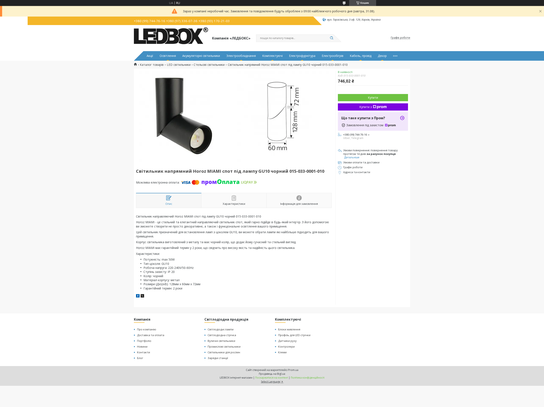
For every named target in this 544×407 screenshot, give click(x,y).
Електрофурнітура (302, 55)
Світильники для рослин (224, 352)
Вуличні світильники (221, 341)
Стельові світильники (209, 65)
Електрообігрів (332, 55)
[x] (142, 296)
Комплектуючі (272, 55)
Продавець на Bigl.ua (272, 374)
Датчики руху (287, 341)
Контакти (143, 352)
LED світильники (179, 65)
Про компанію (146, 329)
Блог (140, 358)
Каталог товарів (152, 65)
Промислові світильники (224, 346)
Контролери (286, 346)
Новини (142, 346)
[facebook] (138, 296)
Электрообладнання (241, 55)
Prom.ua (293, 370)
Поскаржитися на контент (271, 377)
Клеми (282, 352)
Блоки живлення (289, 329)
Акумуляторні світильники (201, 55)
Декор (382, 55)
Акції (150, 55)
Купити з (365, 107)
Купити (373, 97)
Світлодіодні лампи (221, 329)
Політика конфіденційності (307, 377)
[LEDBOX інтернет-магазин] (171, 37)
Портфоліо (144, 341)
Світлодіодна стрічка (222, 335)
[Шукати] (331, 38)
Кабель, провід (360, 55)
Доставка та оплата (150, 335)
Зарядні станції (218, 358)
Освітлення (168, 55)
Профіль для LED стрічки (294, 335)
